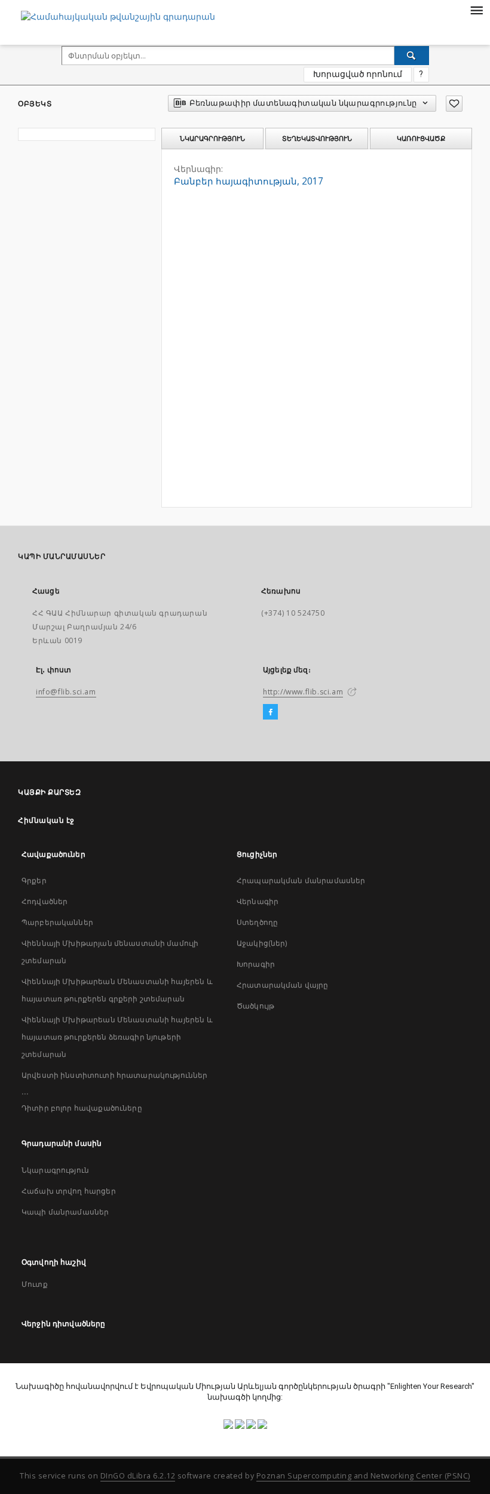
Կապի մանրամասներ (65, 1212)
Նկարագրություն (55, 1170)
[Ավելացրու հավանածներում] (454, 104)
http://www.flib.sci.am (303, 692)
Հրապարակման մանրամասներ (301, 880)
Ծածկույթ (255, 1006)
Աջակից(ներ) (262, 943)
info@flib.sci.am (66, 692)
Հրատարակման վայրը (283, 985)
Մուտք (35, 1284)
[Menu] (476, 9)
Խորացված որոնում (357, 74)
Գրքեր (34, 880)
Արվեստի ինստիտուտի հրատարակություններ (115, 1075)
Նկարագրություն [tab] (212, 138)
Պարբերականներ (57, 922)
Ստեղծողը (257, 922)
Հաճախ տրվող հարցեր (69, 1191)
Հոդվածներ (45, 901)
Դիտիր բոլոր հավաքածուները (82, 1108)
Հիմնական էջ (46, 820)
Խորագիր (256, 964)
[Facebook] (270, 712)
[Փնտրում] (411, 55)
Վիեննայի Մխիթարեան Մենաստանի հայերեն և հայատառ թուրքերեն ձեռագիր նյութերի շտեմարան (117, 1037)
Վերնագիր (257, 901)
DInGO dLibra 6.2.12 (138, 1476)
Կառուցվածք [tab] (421, 138)
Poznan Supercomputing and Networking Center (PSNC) (363, 1476)
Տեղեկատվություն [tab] (317, 138)
